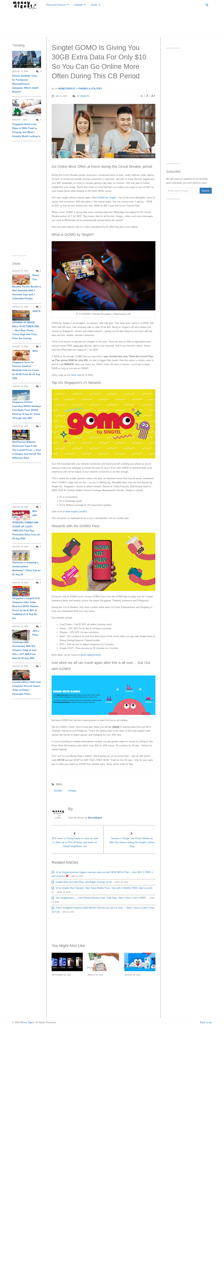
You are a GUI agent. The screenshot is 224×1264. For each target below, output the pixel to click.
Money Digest (27, 1022)
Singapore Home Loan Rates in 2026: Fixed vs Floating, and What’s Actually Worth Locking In (26, 130)
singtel (72, 790)
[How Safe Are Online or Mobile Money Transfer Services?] (103, 962)
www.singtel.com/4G (75, 511)
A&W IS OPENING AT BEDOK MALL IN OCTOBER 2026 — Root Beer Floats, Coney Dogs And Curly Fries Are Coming (26, 325)
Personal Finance (56, 4)
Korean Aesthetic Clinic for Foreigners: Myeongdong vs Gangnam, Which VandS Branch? (25, 83)
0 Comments (83, 96)
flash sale (76, 375)
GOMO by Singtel (107, 197)
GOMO (58, 790)
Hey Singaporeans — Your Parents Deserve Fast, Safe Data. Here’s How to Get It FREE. (100, 897)
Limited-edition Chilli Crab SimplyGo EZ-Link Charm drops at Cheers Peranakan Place (26, 688)
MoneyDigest (66, 88)
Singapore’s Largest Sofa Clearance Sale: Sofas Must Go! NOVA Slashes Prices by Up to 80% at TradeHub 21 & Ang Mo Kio (26, 608)
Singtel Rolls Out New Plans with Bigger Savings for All (83, 882)
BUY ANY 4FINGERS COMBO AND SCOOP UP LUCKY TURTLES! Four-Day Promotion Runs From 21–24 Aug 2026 (26, 525)
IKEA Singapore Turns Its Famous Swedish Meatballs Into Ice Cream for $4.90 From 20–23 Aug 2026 (26, 364)
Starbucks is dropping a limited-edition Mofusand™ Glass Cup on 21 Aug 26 (26, 568)
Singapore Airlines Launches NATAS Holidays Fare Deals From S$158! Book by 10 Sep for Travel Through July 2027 (26, 410)
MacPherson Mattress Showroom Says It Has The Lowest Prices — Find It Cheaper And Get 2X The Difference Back (26, 450)
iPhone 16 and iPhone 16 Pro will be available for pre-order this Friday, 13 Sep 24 (67, 985)
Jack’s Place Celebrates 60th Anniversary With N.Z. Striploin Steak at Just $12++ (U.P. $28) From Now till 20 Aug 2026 (25, 644)
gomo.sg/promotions (90, 655)
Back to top (206, 1022)
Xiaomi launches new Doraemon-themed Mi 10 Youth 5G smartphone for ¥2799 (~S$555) (138, 987)
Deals (94, 4)
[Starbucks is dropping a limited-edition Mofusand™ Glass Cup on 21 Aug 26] (21, 555)
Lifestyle (78, 4)
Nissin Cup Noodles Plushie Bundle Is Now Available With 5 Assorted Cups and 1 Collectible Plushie (26, 287)
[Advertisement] (112, 23)
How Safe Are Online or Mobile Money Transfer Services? (103, 983)
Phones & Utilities (90, 88)
